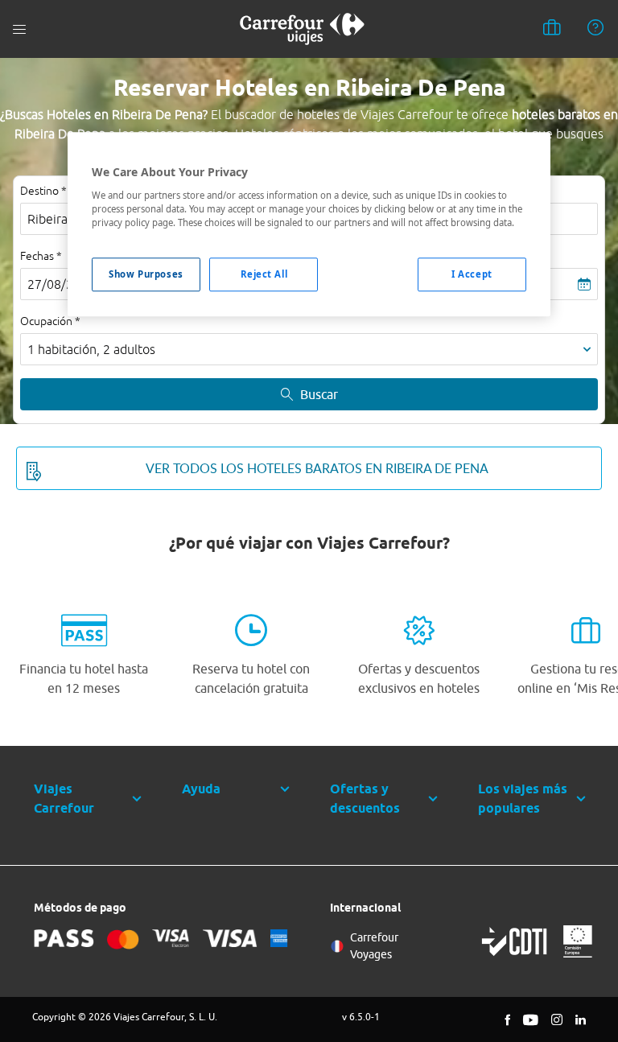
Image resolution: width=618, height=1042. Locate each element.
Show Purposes (146, 274)
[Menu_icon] (19, 29)
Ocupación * (50, 321)
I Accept (471, 274)
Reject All (264, 274)
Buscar (319, 394)
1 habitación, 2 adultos (91, 349)
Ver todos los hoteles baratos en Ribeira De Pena (317, 468)
